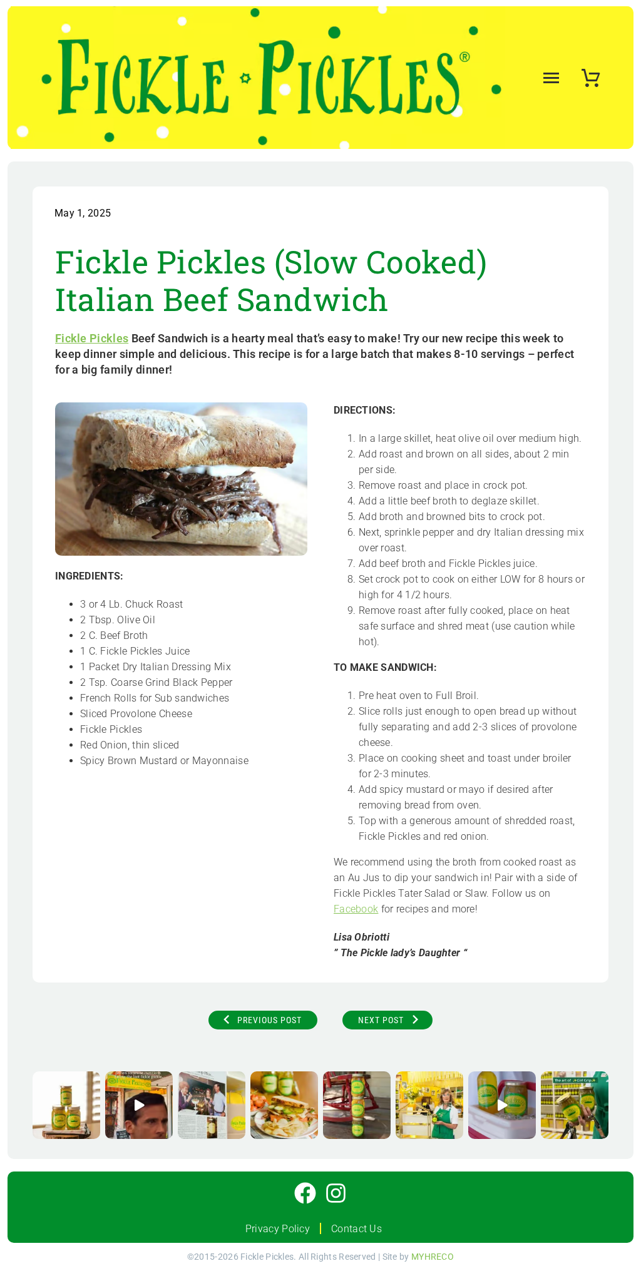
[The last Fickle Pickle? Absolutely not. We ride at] (139, 1105)
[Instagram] (335, 1193)
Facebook (356, 909)
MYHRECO (432, 1257)
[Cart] (591, 74)
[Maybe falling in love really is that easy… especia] (502, 1105)
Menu (549, 77)
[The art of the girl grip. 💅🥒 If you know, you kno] (574, 1105)
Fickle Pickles (91, 338)
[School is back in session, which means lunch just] (284, 1105)
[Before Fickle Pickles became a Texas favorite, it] (211, 1105)
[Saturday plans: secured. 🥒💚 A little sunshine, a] (66, 1105)
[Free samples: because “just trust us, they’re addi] (429, 1105)
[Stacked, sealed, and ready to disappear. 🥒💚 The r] (357, 1105)
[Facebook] (305, 1193)
